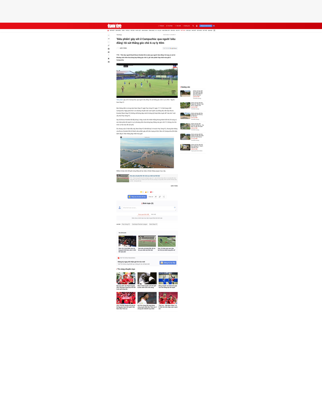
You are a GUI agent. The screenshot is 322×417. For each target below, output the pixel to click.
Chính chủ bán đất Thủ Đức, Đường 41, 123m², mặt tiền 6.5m (197, 146)
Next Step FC (153, 224)
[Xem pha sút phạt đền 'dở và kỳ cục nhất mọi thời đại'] (147, 241)
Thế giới (132, 30)
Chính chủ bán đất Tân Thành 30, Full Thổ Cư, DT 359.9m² (197, 115)
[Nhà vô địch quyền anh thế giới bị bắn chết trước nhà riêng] (147, 278)
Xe (156, 30)
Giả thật (205, 30)
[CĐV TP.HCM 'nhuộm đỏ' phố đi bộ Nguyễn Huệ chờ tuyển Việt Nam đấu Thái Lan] (126, 298)
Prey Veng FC (126, 224)
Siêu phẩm (120, 100)
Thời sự (127, 30)
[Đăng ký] (168, 263)
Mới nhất (112, 30)
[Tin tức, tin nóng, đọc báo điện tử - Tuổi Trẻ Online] (114, 25)
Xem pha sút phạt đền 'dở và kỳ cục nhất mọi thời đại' (145, 176)
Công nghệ (151, 30)
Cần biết (178, 26)
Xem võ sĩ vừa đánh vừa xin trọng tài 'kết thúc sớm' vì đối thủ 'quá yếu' (127, 250)
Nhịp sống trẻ (166, 30)
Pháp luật (138, 30)
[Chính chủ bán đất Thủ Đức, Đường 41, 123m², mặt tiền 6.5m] (185, 147)
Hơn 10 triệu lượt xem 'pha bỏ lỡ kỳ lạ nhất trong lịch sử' (166, 249)
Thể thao (182, 30)
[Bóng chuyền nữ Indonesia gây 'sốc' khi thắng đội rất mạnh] (168, 278)
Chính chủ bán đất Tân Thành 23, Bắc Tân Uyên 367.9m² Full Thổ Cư (197, 136)
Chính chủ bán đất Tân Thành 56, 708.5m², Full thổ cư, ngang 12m (197, 104)
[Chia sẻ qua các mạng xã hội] (163, 196)
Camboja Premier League (139, 224)
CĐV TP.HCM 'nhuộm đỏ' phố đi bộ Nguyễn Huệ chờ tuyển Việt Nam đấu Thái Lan (125, 307)
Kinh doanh (145, 30)
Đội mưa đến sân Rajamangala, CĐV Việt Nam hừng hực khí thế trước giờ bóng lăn (126, 287)
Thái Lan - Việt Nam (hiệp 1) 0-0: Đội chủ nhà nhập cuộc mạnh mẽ (168, 307)
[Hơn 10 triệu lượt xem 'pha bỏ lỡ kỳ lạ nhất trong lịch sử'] (167, 241)
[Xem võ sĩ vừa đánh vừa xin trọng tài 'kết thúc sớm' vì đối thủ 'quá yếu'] (127, 241)
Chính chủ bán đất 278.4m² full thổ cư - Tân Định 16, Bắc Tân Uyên (197, 125)
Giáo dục (188, 30)
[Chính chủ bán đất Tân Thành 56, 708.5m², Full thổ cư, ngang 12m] (185, 105)
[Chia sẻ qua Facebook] (155, 196)
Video (123, 30)
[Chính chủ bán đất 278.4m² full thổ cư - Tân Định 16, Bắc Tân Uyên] (185, 126)
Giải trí (178, 30)
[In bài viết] (108, 62)
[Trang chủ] (108, 30)
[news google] (170, 48)
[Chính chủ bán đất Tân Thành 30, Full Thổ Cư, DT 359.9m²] (185, 116)
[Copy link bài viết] (159, 196)
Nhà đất (194, 30)
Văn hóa (173, 30)
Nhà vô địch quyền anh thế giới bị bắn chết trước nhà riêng (147, 286)
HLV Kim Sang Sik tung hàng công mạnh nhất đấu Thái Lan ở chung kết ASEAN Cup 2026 (147, 307)
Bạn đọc (210, 30)
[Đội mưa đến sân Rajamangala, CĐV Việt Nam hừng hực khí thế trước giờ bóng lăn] (126, 278)
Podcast (162, 26)
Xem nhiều (118, 30)
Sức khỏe (199, 30)
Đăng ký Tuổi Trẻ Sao (206, 25)
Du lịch (159, 30)
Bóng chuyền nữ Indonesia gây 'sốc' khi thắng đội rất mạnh (168, 286)
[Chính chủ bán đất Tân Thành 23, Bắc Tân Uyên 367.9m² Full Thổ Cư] (185, 137)
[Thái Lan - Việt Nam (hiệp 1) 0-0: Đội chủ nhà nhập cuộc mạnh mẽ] (168, 298)
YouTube (170, 26)
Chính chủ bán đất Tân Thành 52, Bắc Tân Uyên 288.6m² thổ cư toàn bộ (198, 93)
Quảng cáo (187, 26)
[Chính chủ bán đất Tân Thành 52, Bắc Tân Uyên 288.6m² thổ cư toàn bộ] (185, 93)
